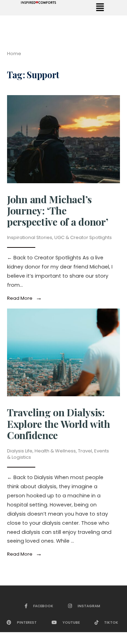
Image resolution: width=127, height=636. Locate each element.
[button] (100, 7)
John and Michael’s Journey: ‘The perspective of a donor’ (57, 210)
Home (14, 53)
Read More (26, 298)
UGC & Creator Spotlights (83, 237)
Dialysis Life (19, 451)
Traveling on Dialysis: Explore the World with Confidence (58, 423)
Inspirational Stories (29, 237)
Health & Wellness (55, 451)
